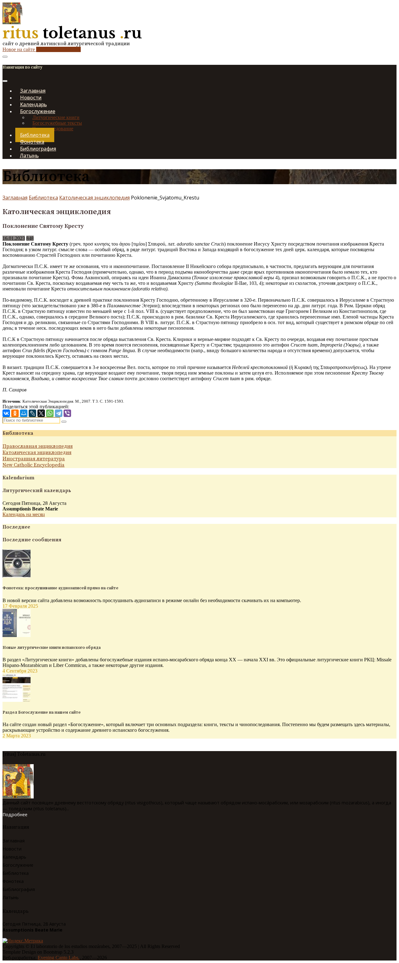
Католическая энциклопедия (94, 197)
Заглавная (14, 197)
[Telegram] (58, 413)
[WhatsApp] (50, 413)
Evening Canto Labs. (58, 957)
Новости (12, 849)
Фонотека (13, 881)
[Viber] (67, 413)
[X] (41, 413)
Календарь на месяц (23, 514)
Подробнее (14, 814)
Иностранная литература (33, 459)
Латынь (29, 155)
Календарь (14, 857)
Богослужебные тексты (57, 123)
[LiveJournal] (32, 413)
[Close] (4, 81)
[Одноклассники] (15, 413)
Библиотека (43, 197)
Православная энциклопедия (37, 446)
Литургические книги (55, 117)
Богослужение (17, 865)
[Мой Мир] (23, 413)
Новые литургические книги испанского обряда (51, 647)
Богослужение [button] (37, 111)
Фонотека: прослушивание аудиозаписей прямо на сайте (60, 588)
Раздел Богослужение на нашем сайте (41, 712)
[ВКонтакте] (6, 413)
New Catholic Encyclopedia (33, 465)
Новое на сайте (41, 49)
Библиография (18, 889)
